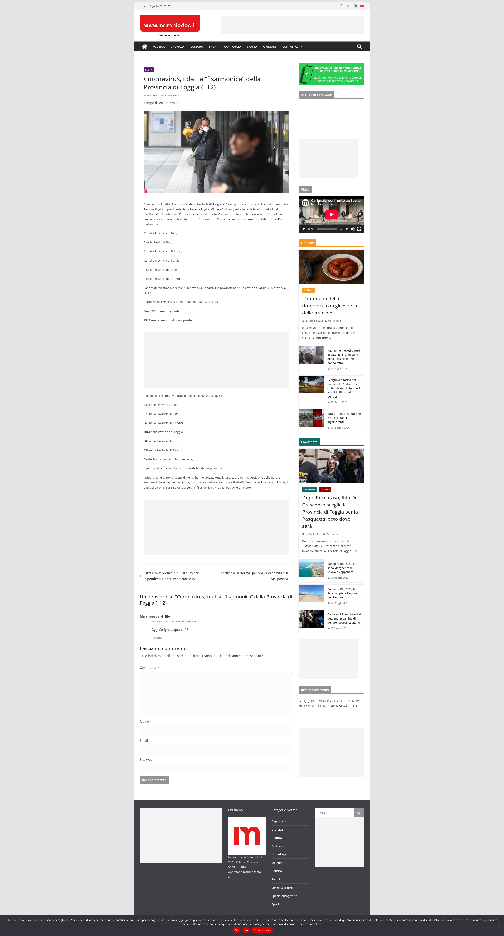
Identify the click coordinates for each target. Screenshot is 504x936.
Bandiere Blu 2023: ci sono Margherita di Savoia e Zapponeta (341, 568)
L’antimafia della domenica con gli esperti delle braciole (329, 305)
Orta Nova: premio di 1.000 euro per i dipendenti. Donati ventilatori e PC (172, 576)
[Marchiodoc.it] (144, 46)
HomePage (279, 854)
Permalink (190, 621)
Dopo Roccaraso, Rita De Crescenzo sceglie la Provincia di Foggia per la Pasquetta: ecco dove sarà (330, 511)
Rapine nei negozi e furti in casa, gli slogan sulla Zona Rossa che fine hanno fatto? (343, 357)
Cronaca (177, 46)
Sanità (252, 46)
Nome (144, 721)
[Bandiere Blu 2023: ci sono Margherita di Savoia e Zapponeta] (311, 570)
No (246, 930)
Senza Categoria (282, 888)
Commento (149, 667)
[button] (301, 46)
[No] (499, 926)
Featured (278, 846)
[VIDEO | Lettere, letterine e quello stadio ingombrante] (311, 420)
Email (144, 740)
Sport (213, 46)
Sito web (146, 759)
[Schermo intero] (359, 229)
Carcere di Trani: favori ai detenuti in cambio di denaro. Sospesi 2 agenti (344, 618)
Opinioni (269, 46)
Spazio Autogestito (284, 896)
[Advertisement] (292, 25)
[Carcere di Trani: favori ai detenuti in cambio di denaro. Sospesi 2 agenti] (311, 621)
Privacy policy (262, 930)
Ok (236, 930)
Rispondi (157, 638)
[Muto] (353, 229)
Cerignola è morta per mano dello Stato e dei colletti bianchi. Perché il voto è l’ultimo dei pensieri (343, 388)
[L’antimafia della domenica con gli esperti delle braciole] (331, 267)
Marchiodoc (174, 95)
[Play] (304, 229)
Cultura (196, 46)
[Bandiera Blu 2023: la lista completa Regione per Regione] (311, 596)
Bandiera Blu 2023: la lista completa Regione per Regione (342, 593)
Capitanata (232, 46)
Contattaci (290, 46)
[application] (331, 214)
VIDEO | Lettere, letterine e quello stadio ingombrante (344, 418)
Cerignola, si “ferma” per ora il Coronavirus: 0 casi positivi (254, 576)
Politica (158, 46)
